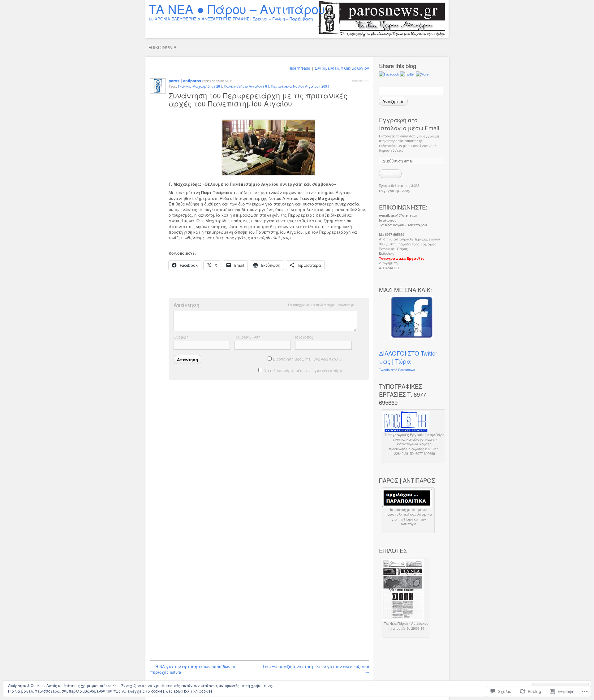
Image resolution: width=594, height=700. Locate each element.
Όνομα (181, 336)
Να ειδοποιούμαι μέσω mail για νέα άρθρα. (303, 370)
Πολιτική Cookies (198, 691)
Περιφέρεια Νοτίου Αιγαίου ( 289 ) (300, 86)
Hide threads (299, 68)
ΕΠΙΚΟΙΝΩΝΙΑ (162, 47)
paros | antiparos (185, 81)
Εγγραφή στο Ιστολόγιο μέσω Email (409, 124)
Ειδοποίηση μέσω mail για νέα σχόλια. (308, 358)
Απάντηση (360, 80)
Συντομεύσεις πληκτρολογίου (342, 68)
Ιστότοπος (304, 336)
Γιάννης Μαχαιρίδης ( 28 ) (200, 86)
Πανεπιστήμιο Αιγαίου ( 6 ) (246, 86)
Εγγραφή (390, 173)
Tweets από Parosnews (397, 369)
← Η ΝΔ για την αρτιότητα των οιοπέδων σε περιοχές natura (193, 669)
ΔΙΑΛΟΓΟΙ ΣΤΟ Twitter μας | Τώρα (408, 357)
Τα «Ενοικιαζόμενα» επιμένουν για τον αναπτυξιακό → (315, 669)
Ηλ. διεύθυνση (249, 336)
